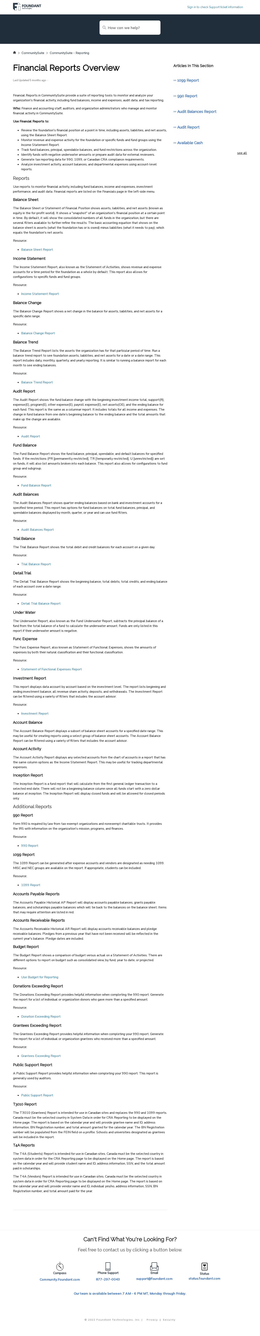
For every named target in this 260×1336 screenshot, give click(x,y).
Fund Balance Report (36, 485)
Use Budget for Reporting (39, 977)
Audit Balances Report (37, 529)
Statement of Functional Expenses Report (51, 669)
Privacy (152, 1319)
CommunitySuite (33, 53)
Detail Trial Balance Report (41, 603)
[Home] (27, 9)
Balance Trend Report (37, 382)
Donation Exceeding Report (41, 1016)
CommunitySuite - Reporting (69, 53)
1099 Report (30, 885)
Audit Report (30, 436)
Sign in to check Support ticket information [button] (215, 7)
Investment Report (35, 713)
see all (242, 153)
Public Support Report (37, 1095)
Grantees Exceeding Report (41, 1056)
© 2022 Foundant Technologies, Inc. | (113, 1319)
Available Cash (190, 143)
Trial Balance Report (36, 564)
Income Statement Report (40, 294)
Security (169, 1319)
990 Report (29, 845)
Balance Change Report (38, 333)
